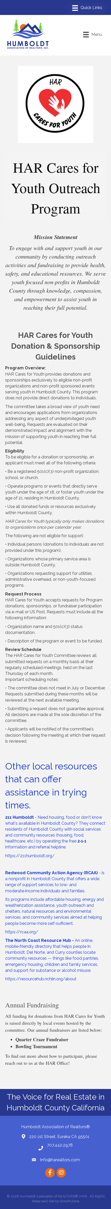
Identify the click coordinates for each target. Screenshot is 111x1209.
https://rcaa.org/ (21, 931)
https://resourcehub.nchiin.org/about (40, 978)
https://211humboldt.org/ (30, 855)
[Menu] (87, 8)
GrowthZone (69, 1201)
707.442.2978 (60, 1145)
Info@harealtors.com (60, 1159)
